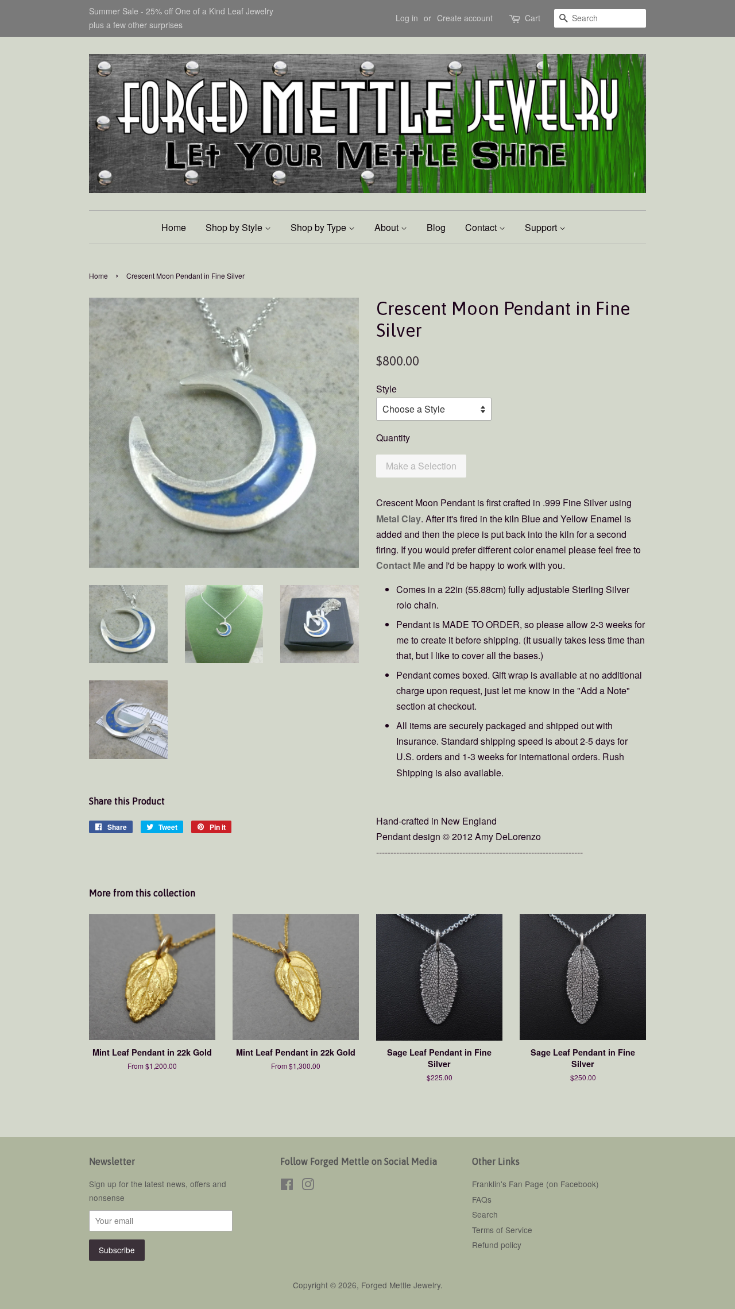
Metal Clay (398, 518)
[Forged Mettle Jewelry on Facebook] (286, 1186)
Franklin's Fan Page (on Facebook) (535, 1183)
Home (173, 227)
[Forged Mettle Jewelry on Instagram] (307, 1186)
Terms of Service (502, 1229)
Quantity (393, 437)
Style (386, 388)
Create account (465, 18)
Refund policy (496, 1244)
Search (485, 1214)
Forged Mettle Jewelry (400, 1285)
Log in (407, 18)
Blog (436, 227)
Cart (532, 18)
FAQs (482, 1199)
